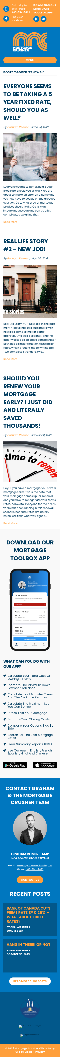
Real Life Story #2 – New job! (25, 245)
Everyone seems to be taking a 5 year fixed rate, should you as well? (27, 102)
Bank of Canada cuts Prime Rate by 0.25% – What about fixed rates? (28, 915)
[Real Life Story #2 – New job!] (30, 291)
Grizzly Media (23, 1052)
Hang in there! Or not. (29, 944)
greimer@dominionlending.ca (34, 865)
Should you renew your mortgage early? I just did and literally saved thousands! (27, 402)
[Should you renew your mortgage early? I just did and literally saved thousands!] (30, 461)
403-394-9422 (35, 869)
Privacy (40, 1052)
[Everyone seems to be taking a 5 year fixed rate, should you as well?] (30, 157)
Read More (10, 222)
